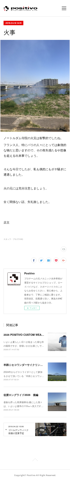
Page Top (35, 460)
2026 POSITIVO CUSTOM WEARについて (29, 334)
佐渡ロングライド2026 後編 (21, 395)
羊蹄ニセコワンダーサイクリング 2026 (27, 365)
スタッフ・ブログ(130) (13, 239)
